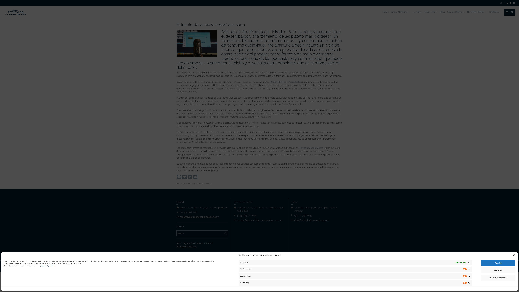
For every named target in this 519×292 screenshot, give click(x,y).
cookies (52, 266)
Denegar (498, 270)
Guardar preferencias (498, 278)
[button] (513, 255)
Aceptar (498, 263)
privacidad (44, 266)
